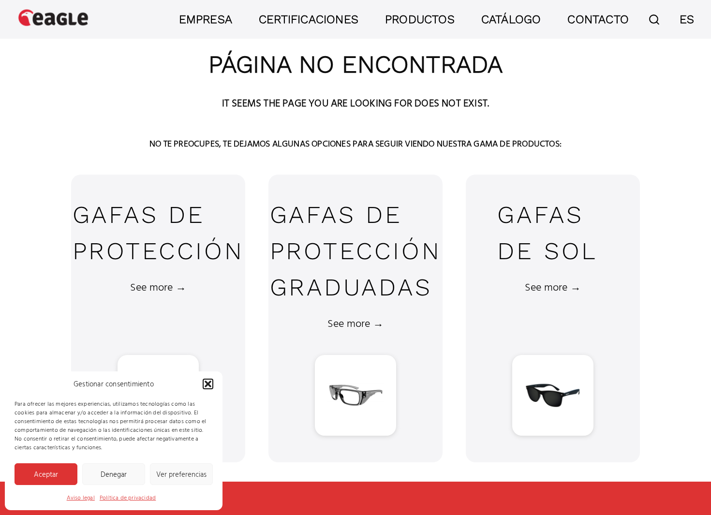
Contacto (598, 19)
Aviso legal (81, 497)
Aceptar (46, 474)
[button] (208, 384)
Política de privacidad (128, 497)
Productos (420, 19)
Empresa (205, 19)
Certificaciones (308, 19)
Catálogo (511, 19)
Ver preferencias (181, 474)
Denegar (114, 474)
